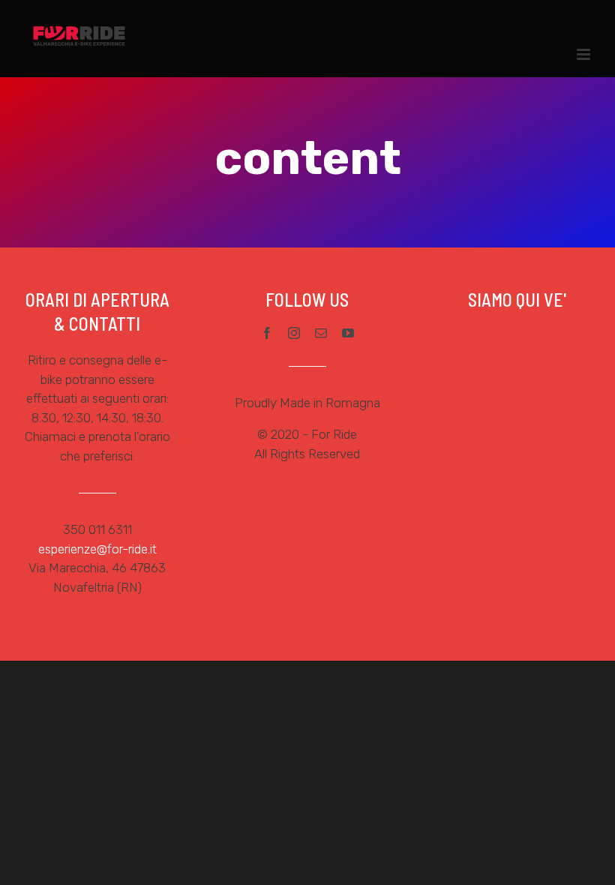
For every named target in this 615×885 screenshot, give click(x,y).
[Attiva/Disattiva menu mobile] (584, 54)
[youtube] (348, 333)
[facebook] (267, 333)
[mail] (321, 333)
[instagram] (294, 333)
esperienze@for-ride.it (97, 549)
